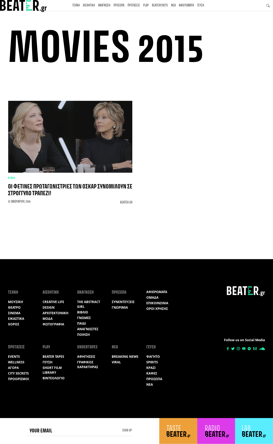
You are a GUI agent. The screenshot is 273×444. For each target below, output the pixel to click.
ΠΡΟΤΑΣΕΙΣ (134, 5)
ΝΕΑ (173, 5)
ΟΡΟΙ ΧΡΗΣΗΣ (157, 308)
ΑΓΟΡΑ (13, 368)
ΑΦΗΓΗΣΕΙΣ (86, 356)
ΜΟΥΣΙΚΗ (15, 302)
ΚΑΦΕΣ (151, 373)
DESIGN (49, 307)
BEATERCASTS (160, 5)
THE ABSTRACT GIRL (88, 304)
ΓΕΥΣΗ (200, 5)
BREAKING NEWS (125, 356)
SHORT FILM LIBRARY (52, 370)
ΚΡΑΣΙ (150, 368)
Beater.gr (126, 202)
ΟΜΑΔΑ (152, 297)
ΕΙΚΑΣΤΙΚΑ (16, 318)
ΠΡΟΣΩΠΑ (119, 5)
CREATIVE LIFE (53, 302)
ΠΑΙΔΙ (81, 323)
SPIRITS (152, 362)
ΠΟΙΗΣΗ (83, 334)
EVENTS (14, 356)
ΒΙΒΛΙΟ (82, 312)
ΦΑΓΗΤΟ (153, 356)
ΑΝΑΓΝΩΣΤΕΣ (87, 329)
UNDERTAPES (87, 347)
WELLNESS (16, 362)
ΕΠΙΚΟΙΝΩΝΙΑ (157, 303)
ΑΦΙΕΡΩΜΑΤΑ (186, 5)
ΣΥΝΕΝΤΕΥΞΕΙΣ (123, 302)
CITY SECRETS (18, 373)
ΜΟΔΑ (48, 318)
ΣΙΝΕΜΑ (14, 313)
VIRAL (12, 178)
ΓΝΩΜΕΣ (84, 318)
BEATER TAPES (53, 356)
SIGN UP (127, 430)
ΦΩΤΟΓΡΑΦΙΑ (53, 324)
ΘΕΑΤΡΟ (14, 307)
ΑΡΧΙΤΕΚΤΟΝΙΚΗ (55, 313)
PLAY (146, 5)
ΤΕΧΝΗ (76, 5)
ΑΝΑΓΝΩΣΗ (104, 5)
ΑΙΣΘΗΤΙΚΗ (89, 5)
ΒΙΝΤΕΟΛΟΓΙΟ (54, 378)
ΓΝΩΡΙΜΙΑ (120, 307)
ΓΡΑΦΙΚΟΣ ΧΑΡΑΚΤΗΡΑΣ (87, 364)
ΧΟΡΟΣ (13, 324)
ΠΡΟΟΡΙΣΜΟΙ (18, 379)
